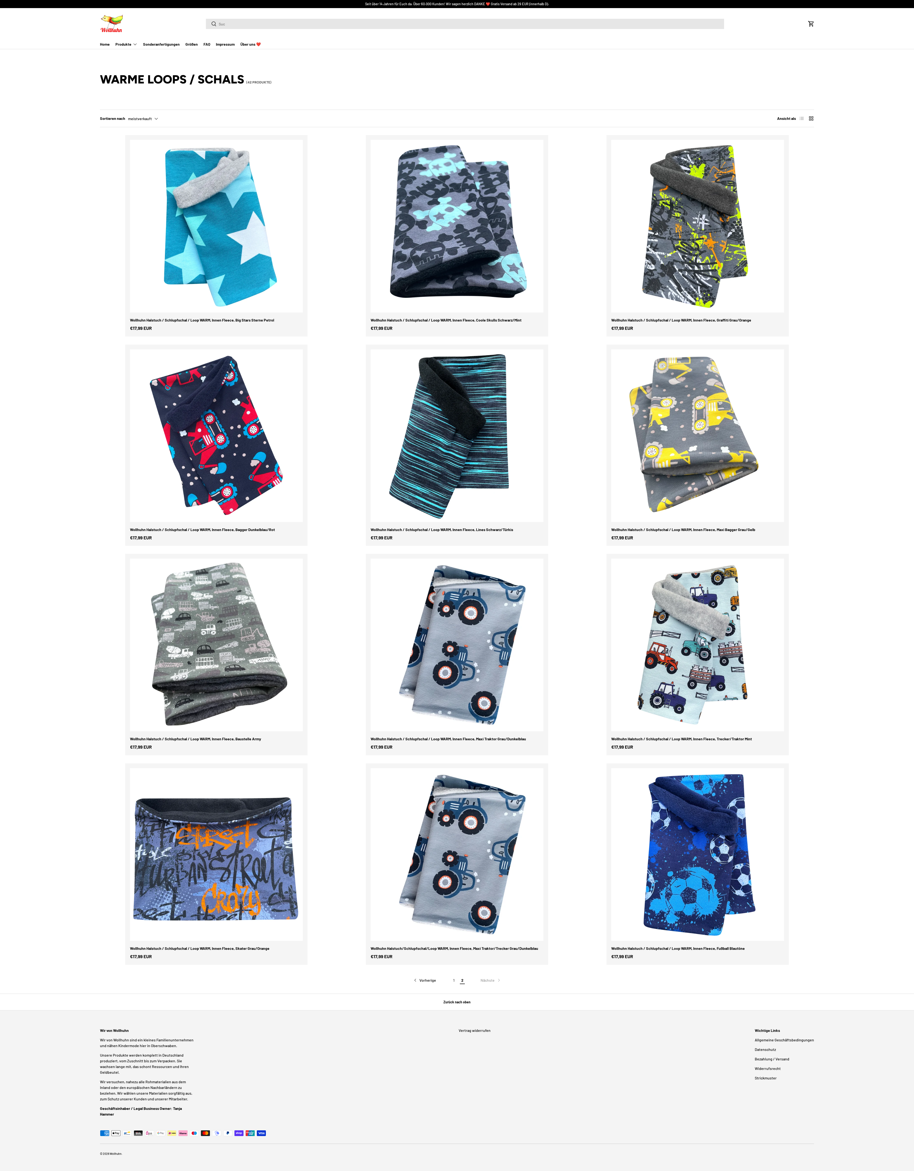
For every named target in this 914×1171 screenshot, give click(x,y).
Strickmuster (766, 1078)
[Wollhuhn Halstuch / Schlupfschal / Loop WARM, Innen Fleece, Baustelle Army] (216, 645)
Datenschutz (765, 1049)
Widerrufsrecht (768, 1068)
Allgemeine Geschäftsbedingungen (784, 1040)
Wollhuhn (116, 1153)
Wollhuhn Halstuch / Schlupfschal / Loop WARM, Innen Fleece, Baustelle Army (195, 739)
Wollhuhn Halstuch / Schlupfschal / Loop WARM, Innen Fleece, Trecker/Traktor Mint (681, 739)
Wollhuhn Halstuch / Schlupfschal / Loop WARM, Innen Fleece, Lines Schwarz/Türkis (442, 529)
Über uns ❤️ (250, 44)
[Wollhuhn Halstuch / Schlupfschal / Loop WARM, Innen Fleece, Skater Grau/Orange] (216, 854)
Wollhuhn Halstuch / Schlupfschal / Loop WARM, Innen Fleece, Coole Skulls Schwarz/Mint (446, 320)
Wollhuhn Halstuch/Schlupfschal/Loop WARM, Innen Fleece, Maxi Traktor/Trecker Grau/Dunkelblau (454, 948)
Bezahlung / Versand (772, 1059)
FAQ (207, 44)
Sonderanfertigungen (161, 44)
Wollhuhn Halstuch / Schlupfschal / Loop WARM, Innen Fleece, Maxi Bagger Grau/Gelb (683, 529)
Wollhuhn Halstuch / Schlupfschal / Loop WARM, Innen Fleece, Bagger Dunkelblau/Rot (202, 529)
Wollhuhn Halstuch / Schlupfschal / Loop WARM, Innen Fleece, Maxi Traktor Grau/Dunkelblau (448, 739)
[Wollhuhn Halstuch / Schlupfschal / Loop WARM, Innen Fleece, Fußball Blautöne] (697, 854)
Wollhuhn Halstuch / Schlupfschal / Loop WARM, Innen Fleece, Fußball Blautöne (678, 948)
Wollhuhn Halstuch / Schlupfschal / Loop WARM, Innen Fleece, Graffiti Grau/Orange (681, 320)
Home (105, 44)
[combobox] (465, 24)
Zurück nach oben (457, 1002)
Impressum (225, 44)
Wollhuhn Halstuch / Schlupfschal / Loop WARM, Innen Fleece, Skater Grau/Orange (199, 948)
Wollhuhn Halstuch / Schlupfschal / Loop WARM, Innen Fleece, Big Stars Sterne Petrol (202, 320)
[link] (490, 980)
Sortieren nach (112, 118)
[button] (811, 24)
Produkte (123, 44)
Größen (191, 44)
